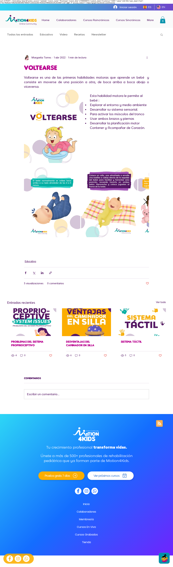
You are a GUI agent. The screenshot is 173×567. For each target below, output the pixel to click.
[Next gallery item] (145, 202)
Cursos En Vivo (86, 527)
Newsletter (99, 34)
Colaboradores (86, 512)
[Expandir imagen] (52, 202)
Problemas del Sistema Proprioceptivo (27, 343)
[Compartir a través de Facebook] (25, 272)
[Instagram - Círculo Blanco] (18, 558)
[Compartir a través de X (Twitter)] (33, 272)
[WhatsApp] (26, 558)
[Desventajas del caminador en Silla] (86, 322)
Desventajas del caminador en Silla (80, 343)
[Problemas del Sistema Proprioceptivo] (31, 322)
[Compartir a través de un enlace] (50, 272)
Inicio (86, 504)
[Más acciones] (147, 58)
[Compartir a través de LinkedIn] (42, 272)
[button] (163, 19)
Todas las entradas (20, 34)
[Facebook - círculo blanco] (9, 558)
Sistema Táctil (131, 341)
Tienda (86, 542)
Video (63, 34)
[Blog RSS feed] (159, 423)
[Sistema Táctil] (141, 322)
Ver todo (161, 302)
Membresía (86, 519)
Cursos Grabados (86, 535)
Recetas (79, 34)
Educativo (46, 34)
